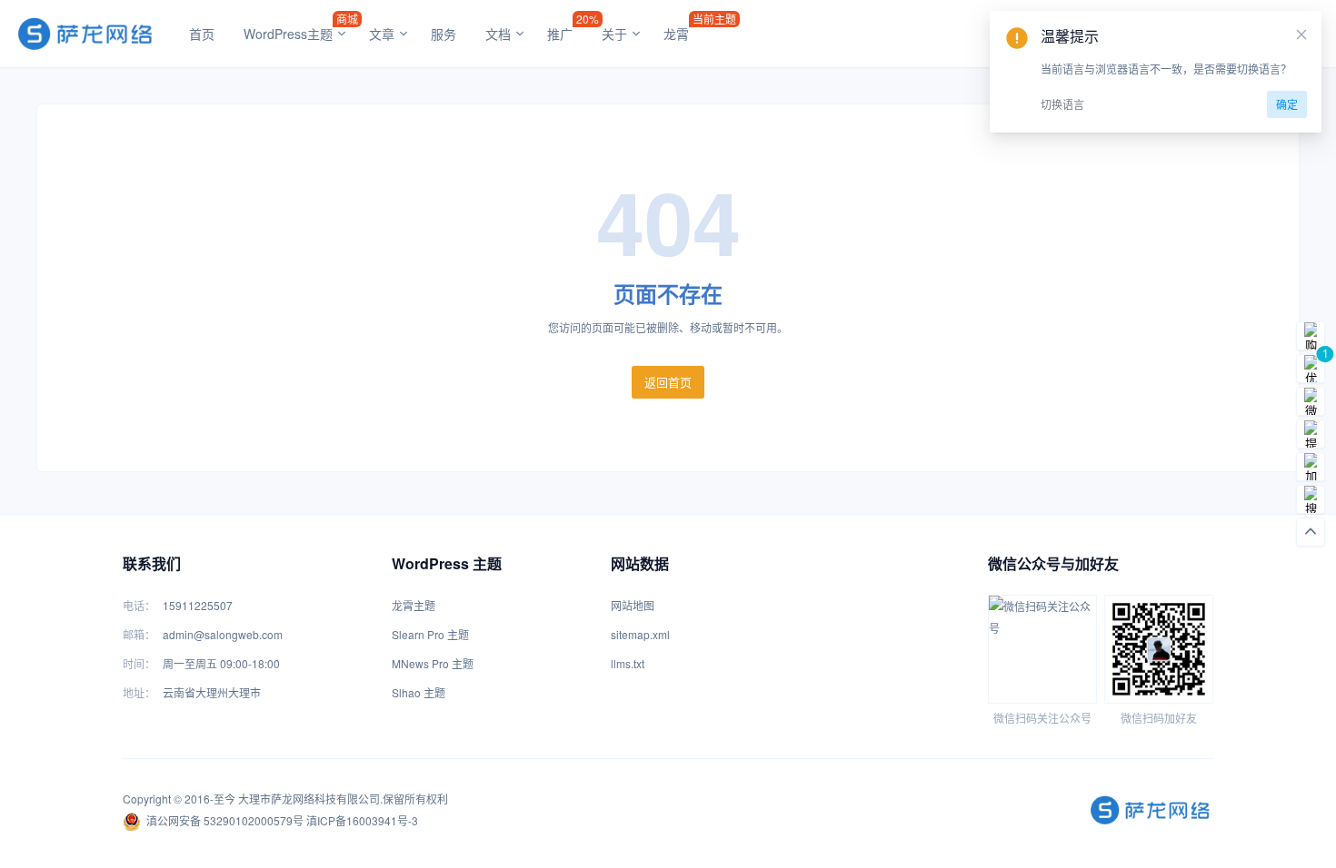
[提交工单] (1310, 434)
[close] (1301, 34)
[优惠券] (1310, 368)
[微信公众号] (1310, 401)
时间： (139, 663)
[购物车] (1310, 335)
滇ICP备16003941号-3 (362, 820)
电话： (139, 605)
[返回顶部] (1310, 532)
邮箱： (139, 634)
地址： (139, 692)
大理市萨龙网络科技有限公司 (309, 798)
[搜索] (1310, 499)
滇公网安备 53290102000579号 (225, 820)
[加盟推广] (1310, 466)
